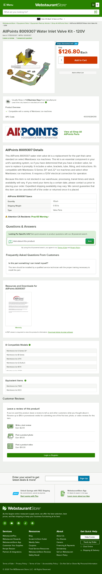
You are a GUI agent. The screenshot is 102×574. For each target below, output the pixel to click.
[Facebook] (18, 523)
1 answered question (24, 38)
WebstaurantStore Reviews (40, 552)
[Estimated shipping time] (46, 102)
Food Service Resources (39, 549)
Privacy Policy (75, 248)
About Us (60, 536)
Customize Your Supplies (13, 545)
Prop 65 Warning (39, 217)
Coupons (32, 545)
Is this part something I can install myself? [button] (28, 263)
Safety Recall (34, 555)
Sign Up (84, 478)
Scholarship (61, 549)
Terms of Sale (8, 564)
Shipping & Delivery (91, 550)
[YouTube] (12, 523)
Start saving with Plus (29, 496)
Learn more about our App (78, 496)
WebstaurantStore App (12, 542)
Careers (60, 542)
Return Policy (62, 555)
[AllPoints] (32, 133)
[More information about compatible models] (30, 345)
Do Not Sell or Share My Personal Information (78, 564)
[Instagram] (5, 523)
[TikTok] (25, 523)
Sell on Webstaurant (65, 552)
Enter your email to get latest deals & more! (25, 478)
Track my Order (90, 542)
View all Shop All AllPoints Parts (73, 132)
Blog (31, 536)
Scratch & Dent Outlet (38, 539)
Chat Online (88, 547)
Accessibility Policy (50, 564)
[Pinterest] (32, 523)
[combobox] (51, 12)
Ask (90, 241)
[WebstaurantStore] (36, 508)
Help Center (90, 537)
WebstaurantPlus (9, 536)
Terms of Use (62, 248)
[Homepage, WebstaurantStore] (51, 4)
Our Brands (61, 539)
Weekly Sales (34, 542)
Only (60, 47)
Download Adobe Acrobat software (60, 332)
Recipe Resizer (9, 549)
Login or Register (51, 455)
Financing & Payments (66, 545)
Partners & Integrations (12, 552)
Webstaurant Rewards (12, 539)
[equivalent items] (25, 380)
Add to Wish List (78, 73)
